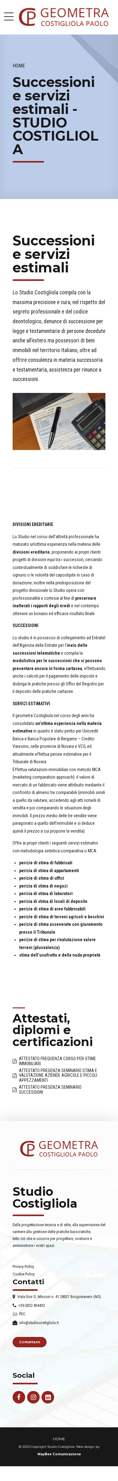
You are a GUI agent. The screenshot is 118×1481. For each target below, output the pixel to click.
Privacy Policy (23, 1266)
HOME (59, 1439)
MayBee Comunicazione (59, 1454)
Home (19, 66)
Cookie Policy (24, 1274)
